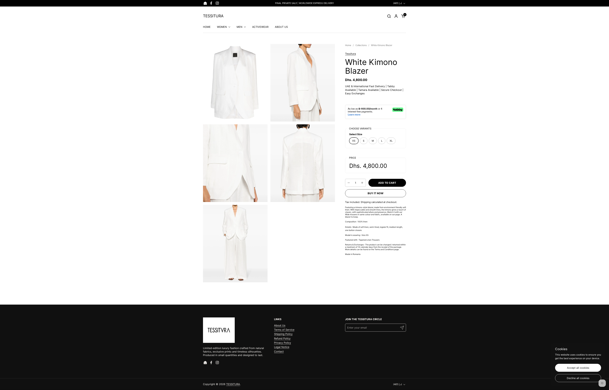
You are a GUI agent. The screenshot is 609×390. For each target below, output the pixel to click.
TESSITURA (213, 16)
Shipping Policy (283, 334)
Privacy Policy (282, 342)
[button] (389, 16)
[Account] (396, 16)
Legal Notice (281, 347)
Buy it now (375, 193)
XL (391, 140)
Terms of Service (284, 329)
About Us (279, 325)
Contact (279, 351)
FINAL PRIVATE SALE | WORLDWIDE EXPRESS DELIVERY (304, 3)
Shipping (366, 202)
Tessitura (350, 53)
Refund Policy (282, 338)
